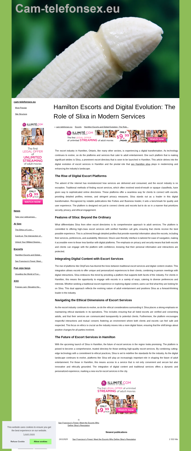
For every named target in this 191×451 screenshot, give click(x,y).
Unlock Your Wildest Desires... (28, 242)
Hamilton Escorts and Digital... (28, 255)
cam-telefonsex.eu (64, 127)
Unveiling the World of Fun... (27, 274)
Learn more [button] (29, 434)
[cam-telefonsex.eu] (95, 49)
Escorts (78, 127)
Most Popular (21, 108)
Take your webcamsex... (25, 217)
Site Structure (21, 114)
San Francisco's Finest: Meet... (29, 261)
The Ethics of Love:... (24, 230)
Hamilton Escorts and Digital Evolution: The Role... (106, 127)
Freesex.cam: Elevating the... (28, 287)
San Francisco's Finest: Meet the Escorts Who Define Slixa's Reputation (78, 424)
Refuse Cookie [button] (18, 441)
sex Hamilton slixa (140, 164)
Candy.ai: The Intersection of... (28, 236)
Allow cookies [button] (40, 441)
